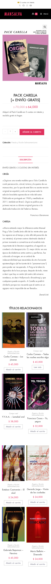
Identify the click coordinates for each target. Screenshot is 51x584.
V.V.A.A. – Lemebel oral (13, 417)
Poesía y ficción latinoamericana (24, 142)
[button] (44, 27)
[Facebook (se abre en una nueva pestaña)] (23, 5)
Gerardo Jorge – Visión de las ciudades (38, 491)
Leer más (38, 367)
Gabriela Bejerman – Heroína (13, 552)
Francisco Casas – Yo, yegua (37, 420)
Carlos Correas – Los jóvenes (13, 358)
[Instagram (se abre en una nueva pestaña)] (27, 5)
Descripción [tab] (25, 160)
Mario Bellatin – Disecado (37, 553)
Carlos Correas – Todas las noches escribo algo (38, 356)
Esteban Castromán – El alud (13, 491)
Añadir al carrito (32, 132)
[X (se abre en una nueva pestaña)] (20, 5)
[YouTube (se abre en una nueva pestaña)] (31, 5)
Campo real (37, 351)
